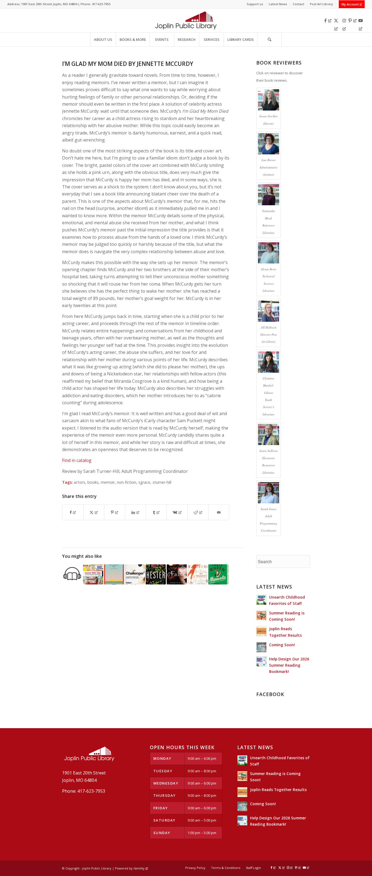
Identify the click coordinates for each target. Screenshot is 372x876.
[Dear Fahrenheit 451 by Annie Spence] (198, 574)
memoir (108, 482)
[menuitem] (255, 4)
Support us (255, 4)
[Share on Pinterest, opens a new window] (114, 512)
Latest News (278, 4)
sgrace (144, 482)
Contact (298, 4)
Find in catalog (77, 460)
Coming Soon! (282, 644)
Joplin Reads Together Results (278, 789)
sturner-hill (162, 482)
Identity (139, 868)
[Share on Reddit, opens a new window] (198, 512)
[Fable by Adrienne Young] (177, 574)
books (93, 482)
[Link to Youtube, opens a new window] (360, 20)
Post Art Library (321, 4)
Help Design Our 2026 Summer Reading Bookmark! (289, 665)
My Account (350, 4)
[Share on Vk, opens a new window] (177, 512)
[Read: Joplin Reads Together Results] (261, 631)
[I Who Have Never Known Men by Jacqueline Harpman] (114, 574)
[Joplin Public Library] (186, 20)
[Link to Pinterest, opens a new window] (352, 20)
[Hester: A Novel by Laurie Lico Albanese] (156, 574)
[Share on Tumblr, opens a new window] (156, 512)
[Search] (269, 39)
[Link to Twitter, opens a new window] (336, 20)
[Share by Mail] (219, 512)
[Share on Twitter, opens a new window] (94, 512)
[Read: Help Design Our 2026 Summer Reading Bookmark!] (261, 661)
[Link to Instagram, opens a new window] (344, 20)
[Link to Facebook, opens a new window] (328, 20)
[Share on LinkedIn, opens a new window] (135, 512)
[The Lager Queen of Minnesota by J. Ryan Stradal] (218, 574)
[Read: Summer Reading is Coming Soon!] (261, 615)
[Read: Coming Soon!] (261, 647)
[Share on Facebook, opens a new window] (72, 512)
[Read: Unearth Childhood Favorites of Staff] (261, 600)
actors (79, 482)
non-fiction (126, 482)
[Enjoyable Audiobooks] (72, 574)
